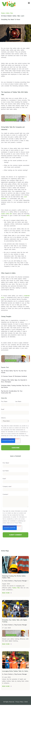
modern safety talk (6, 213)
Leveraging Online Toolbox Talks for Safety (15, 671)
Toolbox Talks (16, 587)
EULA (26, 701)
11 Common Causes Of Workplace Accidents (14, 376)
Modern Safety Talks (7, 13)
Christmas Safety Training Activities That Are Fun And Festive (15, 386)
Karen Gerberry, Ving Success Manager (15, 580)
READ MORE (5, 593)
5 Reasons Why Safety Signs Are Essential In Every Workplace (14, 380)
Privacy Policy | (19, 701)
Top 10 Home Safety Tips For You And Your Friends (14, 371)
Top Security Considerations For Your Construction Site (12, 391)
